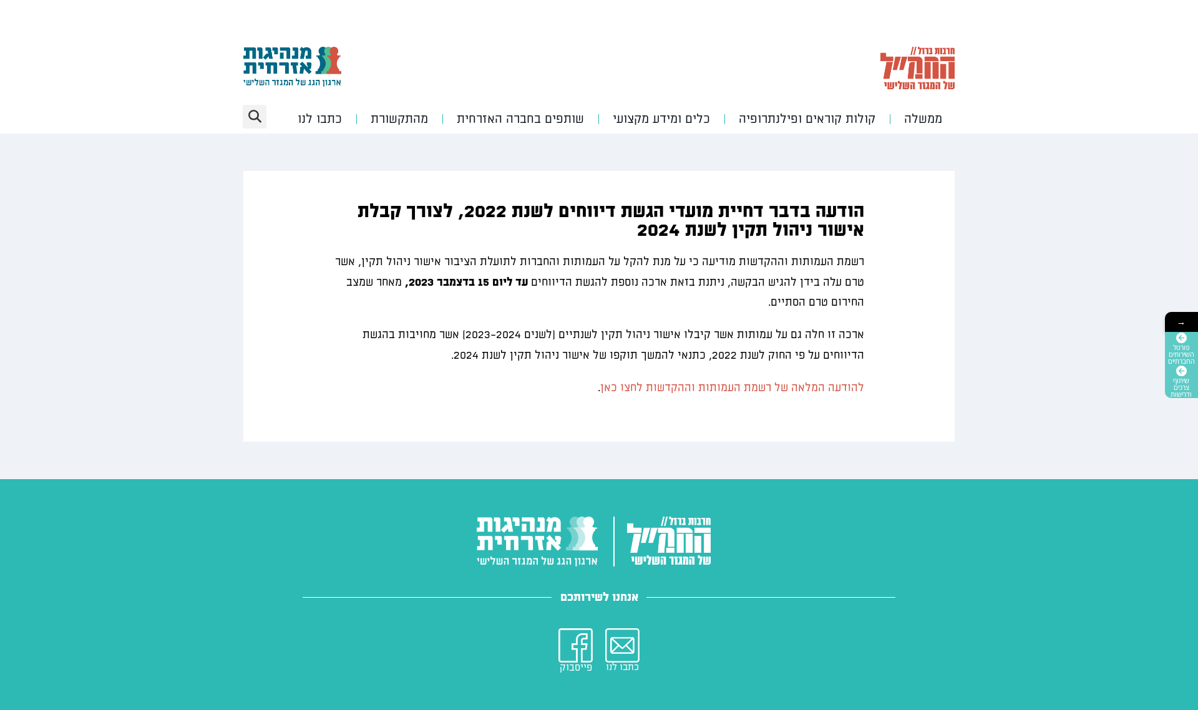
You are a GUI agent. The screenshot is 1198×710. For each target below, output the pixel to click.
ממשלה (923, 119)
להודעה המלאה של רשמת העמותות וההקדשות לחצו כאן (732, 387)
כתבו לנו (320, 119)
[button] (254, 117)
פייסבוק (576, 667)
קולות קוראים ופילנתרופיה (807, 119)
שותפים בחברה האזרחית (520, 119)
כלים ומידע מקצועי (661, 119)
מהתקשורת (399, 119)
